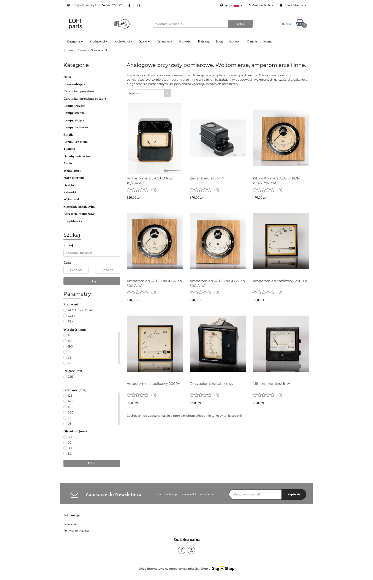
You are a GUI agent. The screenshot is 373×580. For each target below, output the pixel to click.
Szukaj (92, 281)
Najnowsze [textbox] (135, 93)
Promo (267, 41)
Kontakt (234, 41)
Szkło (67, 77)
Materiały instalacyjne (79, 206)
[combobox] (149, 93)
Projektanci (72, 221)
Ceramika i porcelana (78, 91)
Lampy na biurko (75, 127)
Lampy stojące (73, 120)
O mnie (252, 41)
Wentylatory (72, 170)
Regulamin (70, 524)
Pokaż (91, 463)
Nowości (185, 41)
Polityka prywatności (76, 530)
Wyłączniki (71, 199)
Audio (67, 163)
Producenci (98, 41)
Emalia (68, 134)
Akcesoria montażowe (79, 213)
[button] (71, 515)
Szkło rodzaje (73, 84)
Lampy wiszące (74, 105)
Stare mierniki (73, 177)
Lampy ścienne (74, 113)
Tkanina (69, 149)
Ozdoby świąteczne (76, 156)
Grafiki (68, 185)
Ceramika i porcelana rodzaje (85, 98)
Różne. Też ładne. (75, 141)
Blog (219, 41)
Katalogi (204, 41)
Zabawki (69, 192)
